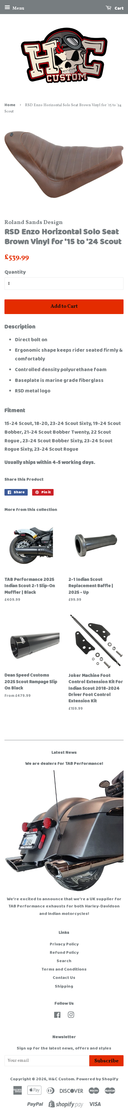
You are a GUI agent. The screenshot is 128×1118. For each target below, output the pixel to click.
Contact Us (64, 977)
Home (9, 105)
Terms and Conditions (64, 969)
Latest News (64, 752)
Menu (18, 8)
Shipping (64, 986)
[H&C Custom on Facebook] (57, 1016)
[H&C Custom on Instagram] (71, 1016)
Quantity (15, 272)
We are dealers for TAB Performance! (64, 763)
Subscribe (106, 1061)
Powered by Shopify (97, 1079)
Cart (119, 8)
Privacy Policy (64, 944)
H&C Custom (61, 1079)
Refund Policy (64, 952)
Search (64, 961)
